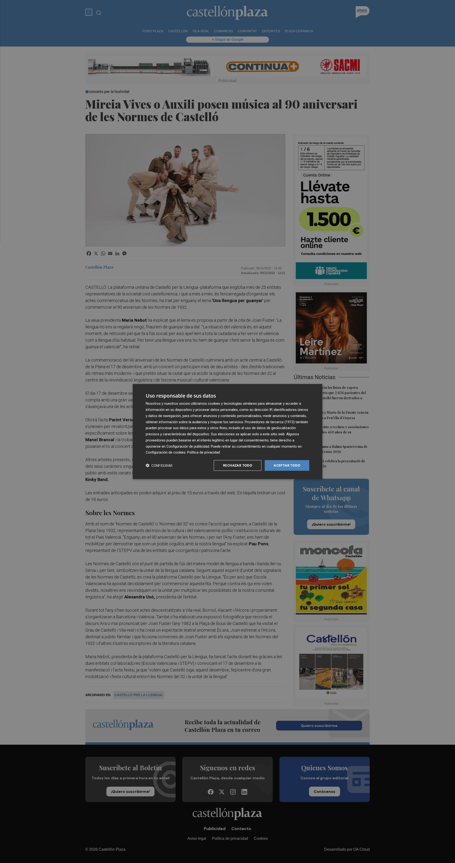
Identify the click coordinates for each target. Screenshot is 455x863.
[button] (159, 465)
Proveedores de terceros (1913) (270, 422)
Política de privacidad (203, 452)
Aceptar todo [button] (287, 465)
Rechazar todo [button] (237, 465)
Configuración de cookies (166, 452)
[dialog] (227, 431)
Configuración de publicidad (187, 446)
